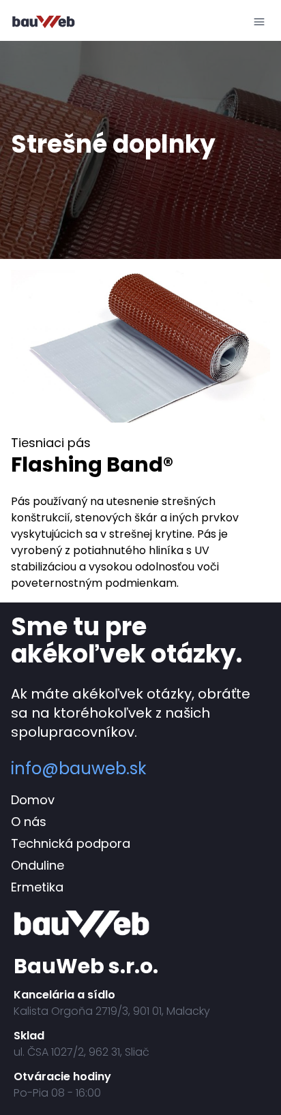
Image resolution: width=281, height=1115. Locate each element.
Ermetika (37, 887)
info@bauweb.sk (79, 769)
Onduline (37, 865)
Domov (33, 799)
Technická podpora (70, 843)
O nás (28, 821)
